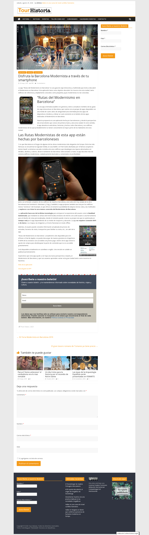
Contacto (102, 19)
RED (32, 83)
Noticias (36, 19)
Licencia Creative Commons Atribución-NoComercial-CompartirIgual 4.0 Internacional (98, 488)
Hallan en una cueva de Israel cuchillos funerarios (58, 3)
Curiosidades (72, 19)
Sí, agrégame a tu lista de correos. (31, 458)
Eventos (45, 19)
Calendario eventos (88, 19)
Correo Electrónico (108, 46)
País (103, 38)
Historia (26, 19)
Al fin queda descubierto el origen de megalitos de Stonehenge (74, 491)
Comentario (21, 395)
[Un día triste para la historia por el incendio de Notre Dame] (57, 357)
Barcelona (22, 72)
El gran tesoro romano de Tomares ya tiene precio (74, 346)
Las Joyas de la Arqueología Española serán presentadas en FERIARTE (84, 374)
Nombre (20, 424)
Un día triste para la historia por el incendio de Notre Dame (56, 374)
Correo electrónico (24, 435)
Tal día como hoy (58, 19)
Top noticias (38, 72)
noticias (30, 72)
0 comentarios (40, 83)
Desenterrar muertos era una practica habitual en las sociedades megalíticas (75, 499)
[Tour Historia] (19, 19)
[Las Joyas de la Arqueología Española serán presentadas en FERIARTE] (84, 357)
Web (18, 447)
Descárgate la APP (24, 269)
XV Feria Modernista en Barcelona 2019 (35, 337)
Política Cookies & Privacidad (62, 317)
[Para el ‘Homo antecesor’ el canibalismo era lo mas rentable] (30, 357)
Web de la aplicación (25, 265)
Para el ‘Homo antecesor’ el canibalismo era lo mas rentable (29, 374)
